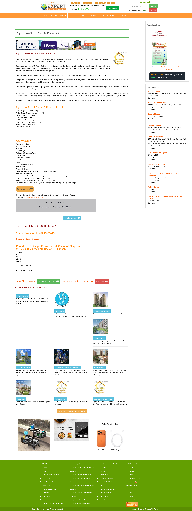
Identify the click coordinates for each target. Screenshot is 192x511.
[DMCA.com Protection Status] (132, 504)
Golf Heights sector (24, 367)
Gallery (19, 281)
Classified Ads (58, 15)
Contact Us (83, 15)
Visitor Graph (86, 281)
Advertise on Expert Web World (53, 503)
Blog (93, 15)
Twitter (33, 197)
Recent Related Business (48, 281)
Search (154, 6)
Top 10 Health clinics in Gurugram (82, 503)
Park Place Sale (23, 296)
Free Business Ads (106, 492)
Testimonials (104, 474)
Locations (47, 478)
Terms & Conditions (50, 489)
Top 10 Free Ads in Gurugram (81, 474)
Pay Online (103, 467)
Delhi (130, 492)
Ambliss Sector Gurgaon (101, 311)
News (130, 482)
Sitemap (124, 15)
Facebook (26, 197)
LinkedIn (131, 474)
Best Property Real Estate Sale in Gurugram (72, 411)
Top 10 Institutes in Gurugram (81, 500)
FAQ (101, 485)
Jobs (71, 15)
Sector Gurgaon (61, 399)
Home (46, 15)
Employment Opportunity (51, 482)
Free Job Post (104, 496)
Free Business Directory (51, 474)
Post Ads (153, 10)
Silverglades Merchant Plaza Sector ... (68, 367)
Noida (131, 496)
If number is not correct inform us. (27, 239)
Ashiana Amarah (99, 338)
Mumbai (131, 489)
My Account (144, 2)
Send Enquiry (71, 218)
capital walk (21, 399)
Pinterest (39, 197)
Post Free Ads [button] (102, 281)
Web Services (48, 496)
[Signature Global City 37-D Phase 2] (119, 58)
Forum (102, 471)
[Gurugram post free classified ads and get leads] (53, 6)
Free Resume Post (106, 500)
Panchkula (132, 500)
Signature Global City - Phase (103, 399)
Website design (137, 509)
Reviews (30, 281)
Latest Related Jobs (69, 281)
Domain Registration (106, 482)
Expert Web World (107, 15)
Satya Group (60, 311)
